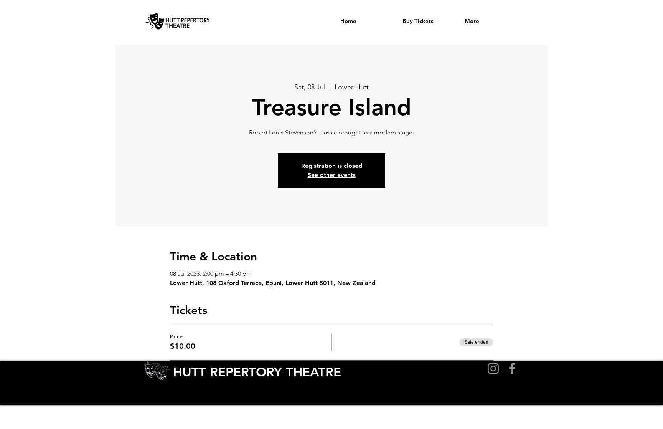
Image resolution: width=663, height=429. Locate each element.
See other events (332, 175)
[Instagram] (493, 368)
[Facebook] (512, 368)
